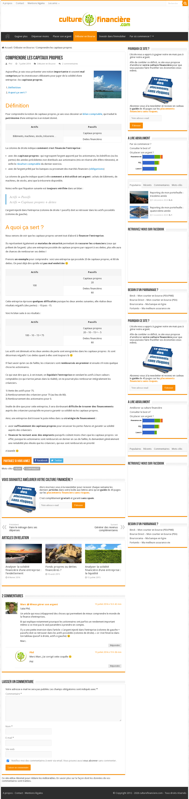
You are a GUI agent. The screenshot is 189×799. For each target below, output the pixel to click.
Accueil (7, 36)
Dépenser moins (40, 36)
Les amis (52, 3)
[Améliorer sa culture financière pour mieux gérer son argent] (94, 18)
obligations (97, 168)
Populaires (135, 185)
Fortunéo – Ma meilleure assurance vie (150, 308)
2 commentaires (70, 64)
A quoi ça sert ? (17, 92)
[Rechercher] (185, 3)
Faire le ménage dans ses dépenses (23, 527)
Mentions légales (36, 3)
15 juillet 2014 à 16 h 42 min (108, 604)
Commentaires (161, 185)
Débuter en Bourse (85, 36)
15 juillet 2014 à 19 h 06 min (108, 652)
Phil (10, 64)
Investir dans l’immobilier (112, 36)
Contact (20, 3)
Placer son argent (62, 36)
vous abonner (90, 760)
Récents (147, 185)
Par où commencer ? (140, 36)
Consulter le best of (140, 148)
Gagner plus (21, 36)
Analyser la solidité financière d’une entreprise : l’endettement (23, 570)
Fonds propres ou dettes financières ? (61, 568)
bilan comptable (92, 114)
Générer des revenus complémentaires (106, 527)
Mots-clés (177, 185)
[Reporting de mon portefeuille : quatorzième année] (139, 212)
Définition (14, 87)
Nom (9, 726)
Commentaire (14, 693)
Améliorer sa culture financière (146, 407)
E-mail (10, 737)
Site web (10, 749)
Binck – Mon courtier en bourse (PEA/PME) (152, 295)
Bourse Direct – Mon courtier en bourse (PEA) (153, 300)
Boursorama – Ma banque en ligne (148, 304)
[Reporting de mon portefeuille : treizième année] (139, 197)
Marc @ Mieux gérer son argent (39, 604)
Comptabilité (32, 469)
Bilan (18, 469)
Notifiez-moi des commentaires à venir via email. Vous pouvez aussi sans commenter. (63, 760)
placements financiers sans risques (68, 492)
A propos (7, 3)
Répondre (115, 645)
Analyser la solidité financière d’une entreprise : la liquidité (103, 570)
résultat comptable (28, 164)
